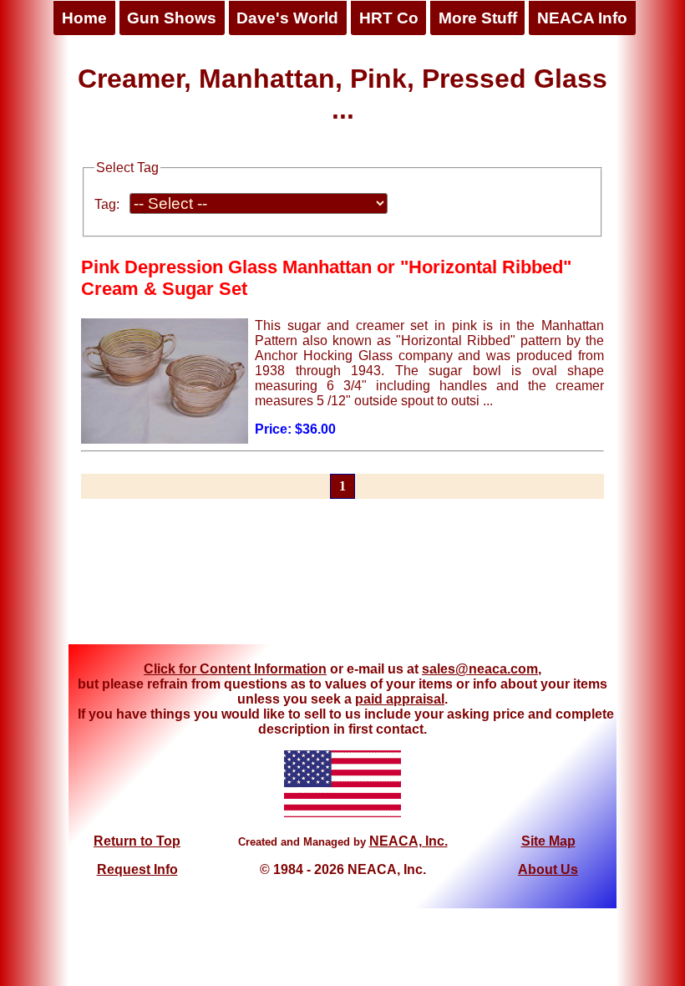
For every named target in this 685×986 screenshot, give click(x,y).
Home (84, 18)
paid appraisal (399, 699)
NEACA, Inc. (408, 841)
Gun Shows (171, 18)
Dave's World (287, 18)
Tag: (106, 204)
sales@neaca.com (480, 669)
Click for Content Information (235, 669)
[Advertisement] (342, 581)
